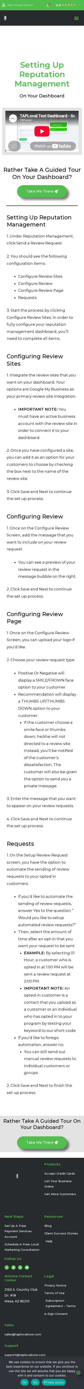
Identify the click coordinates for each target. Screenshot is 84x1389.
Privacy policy (54, 1382)
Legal (49, 1276)
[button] (76, 18)
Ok (25, 1382)
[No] (78, 1372)
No (35, 1382)
